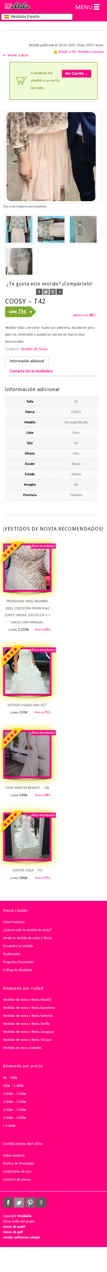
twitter (46, 292)
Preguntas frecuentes (18, 962)
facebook (39, 292)
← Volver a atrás (16, 55)
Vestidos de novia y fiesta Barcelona (29, 1008)
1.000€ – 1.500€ (14, 1094)
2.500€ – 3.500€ (14, 1110)
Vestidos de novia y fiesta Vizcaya (27, 1040)
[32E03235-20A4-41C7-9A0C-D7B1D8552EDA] (51, 229)
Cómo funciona (14, 922)
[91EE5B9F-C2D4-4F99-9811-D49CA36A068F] (53, 156)
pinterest (53, 292)
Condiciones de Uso (17, 1171)
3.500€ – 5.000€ (14, 1118)
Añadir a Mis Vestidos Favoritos (81, 52)
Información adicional (27, 361)
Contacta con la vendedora (31, 371)
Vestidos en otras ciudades (22, 1048)
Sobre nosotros (14, 1155)
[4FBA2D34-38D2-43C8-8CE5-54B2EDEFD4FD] (83, 229)
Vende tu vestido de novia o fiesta (27, 938)
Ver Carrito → (76, 74)
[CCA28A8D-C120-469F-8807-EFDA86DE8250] (19, 261)
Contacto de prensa (17, 1180)
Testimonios (12, 954)
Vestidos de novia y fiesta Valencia (28, 1016)
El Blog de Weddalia (17, 970)
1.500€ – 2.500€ (14, 1102)
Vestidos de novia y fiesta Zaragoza (28, 1032)
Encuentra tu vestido (18, 946)
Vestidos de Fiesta (34, 349)
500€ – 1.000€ (13, 1086)
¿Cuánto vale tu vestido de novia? (27, 930)
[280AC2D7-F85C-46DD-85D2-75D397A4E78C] (19, 229)
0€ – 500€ (10, 1078)
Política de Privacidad (18, 1163)
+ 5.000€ (9, 1126)
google (59, 292)
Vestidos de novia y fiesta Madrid (27, 1000)
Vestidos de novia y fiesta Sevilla (26, 1024)
